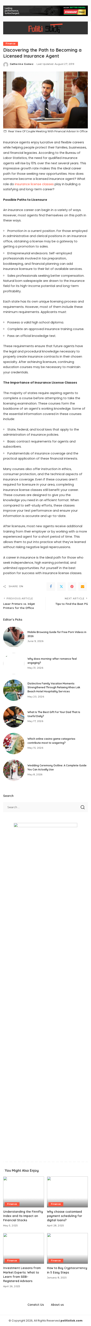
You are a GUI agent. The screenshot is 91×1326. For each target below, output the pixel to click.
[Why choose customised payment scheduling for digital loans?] (67, 1191)
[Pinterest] (72, 586)
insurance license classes (34, 184)
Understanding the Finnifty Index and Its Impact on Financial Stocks (23, 1216)
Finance (10, 43)
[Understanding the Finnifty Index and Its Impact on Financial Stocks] (23, 1191)
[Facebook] (51, 586)
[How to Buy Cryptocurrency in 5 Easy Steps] (67, 1248)
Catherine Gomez (21, 64)
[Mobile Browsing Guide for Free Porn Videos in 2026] (13, 637)
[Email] (82, 586)
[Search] (82, 28)
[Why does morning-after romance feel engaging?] (13, 663)
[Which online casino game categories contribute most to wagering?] (13, 743)
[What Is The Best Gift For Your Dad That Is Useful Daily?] (13, 717)
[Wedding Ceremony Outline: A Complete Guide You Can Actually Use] (13, 770)
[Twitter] (61, 586)
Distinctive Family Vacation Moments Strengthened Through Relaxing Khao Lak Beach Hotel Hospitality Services (54, 687)
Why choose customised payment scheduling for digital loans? (64, 1216)
